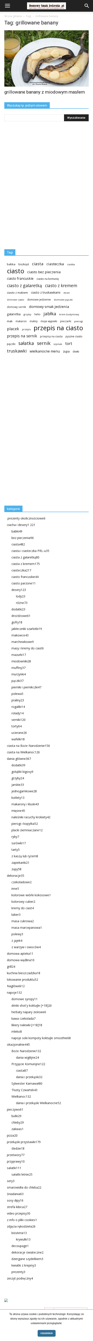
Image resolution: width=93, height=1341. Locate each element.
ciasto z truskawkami (45, 292)
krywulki (23, 1239)
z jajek (16, 940)
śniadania (15, 1194)
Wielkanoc (21, 1096)
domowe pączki (63, 299)
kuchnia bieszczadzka (23, 973)
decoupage (20, 1246)
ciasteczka (55, 264)
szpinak (58, 344)
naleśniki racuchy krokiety (30, 817)
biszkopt (23, 264)
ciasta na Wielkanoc (23, 752)
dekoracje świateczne (27, 1252)
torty (16, 726)
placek (13, 329)
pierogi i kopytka (24, 824)
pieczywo (15, 1109)
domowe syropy (24, 999)
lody (20, 596)
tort (68, 343)
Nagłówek (16, 986)
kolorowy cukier (23, 901)
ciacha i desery (21, 525)
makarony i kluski (25, 804)
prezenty (18, 1272)
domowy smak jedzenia (49, 306)
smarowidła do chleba (24, 1187)
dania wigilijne (27, 1057)
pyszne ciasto (74, 336)
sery (10, 1181)
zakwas (17, 1129)
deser (66, 292)
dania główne (19, 759)
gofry (16, 622)
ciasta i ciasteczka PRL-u (30, 551)
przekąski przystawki (24, 1142)
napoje (14, 992)
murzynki (18, 674)
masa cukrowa (22, 921)
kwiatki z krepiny (23, 1265)
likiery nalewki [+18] (26, 1025)
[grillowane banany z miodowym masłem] (46, 58)
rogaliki (18, 707)
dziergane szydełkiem (27, 1259)
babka (11, 264)
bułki (16, 1116)
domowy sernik (16, 307)
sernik (44, 343)
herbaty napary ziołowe (28, 1012)
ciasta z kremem (25, 564)
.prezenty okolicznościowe (26, 518)
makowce (20, 635)
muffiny (18, 668)
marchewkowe (22, 642)
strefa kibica (17, 1207)
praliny (17, 700)
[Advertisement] (36, 431)
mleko (16, 1031)
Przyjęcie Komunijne (28, 1064)
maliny (34, 321)
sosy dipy (15, 1200)
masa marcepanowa (26, 927)
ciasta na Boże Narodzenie (28, 746)
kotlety (17, 798)
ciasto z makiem (17, 292)
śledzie (17, 1148)
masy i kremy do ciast (27, 648)
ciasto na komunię (48, 279)
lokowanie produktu (22, 979)
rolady (17, 713)
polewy (17, 934)
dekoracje (15, 876)
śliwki (76, 351)
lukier (16, 914)
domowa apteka (20, 953)
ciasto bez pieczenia (44, 272)
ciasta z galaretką (25, 557)
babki (16, 531)
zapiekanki (20, 863)
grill (11, 966)
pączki (11, 344)
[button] (87, 6)
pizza (12, 1135)
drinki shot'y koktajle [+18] (31, 1005)
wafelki (18, 739)
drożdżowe (20, 616)
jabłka (49, 313)
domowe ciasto (15, 299)
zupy (16, 869)
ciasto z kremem (61, 285)
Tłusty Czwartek (24, 1090)
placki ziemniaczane (27, 830)
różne (21, 603)
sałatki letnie (21, 1174)
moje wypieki (49, 321)
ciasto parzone (23, 583)
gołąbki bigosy (22, 772)
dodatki (18, 609)
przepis (26, 329)
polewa (17, 694)
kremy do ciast (22, 908)
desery (18, 590)
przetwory (15, 1155)
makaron (21, 321)
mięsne (18, 811)
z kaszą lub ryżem (24, 856)
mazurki (18, 655)
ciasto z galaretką (24, 285)
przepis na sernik (22, 336)
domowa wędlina (20, 960)
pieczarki (65, 321)
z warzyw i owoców (26, 947)
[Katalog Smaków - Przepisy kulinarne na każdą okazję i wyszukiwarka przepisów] (46, 1305)
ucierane (19, 733)
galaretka (14, 314)
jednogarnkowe (24, 791)
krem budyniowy (69, 314)
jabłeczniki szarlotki (26, 629)
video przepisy (18, 1213)
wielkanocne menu (45, 351)
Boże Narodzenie (26, 1051)
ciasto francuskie (20, 278)
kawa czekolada (23, 1018)
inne (15, 888)
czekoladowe (21, 882)
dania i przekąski (29, 1077)
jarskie (17, 785)
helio (37, 314)
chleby (17, 1122)
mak (10, 321)
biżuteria (19, 1233)
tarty (15, 850)
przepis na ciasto (58, 328)
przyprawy (16, 1161)
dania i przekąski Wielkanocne (38, 1103)
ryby (15, 837)
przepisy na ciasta (51, 336)
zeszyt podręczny (20, 1278)
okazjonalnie (18, 1044)
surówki (18, 843)
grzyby (27, 314)
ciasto (15, 271)
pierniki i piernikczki (26, 687)
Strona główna (13, 16)
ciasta (37, 263)
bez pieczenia (22, 538)
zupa (66, 351)
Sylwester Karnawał (26, 1083)
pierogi (78, 321)
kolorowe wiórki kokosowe (31, 895)
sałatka (26, 343)
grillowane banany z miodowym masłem (44, 92)
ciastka (71, 264)
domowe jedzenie (39, 299)
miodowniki (21, 661)
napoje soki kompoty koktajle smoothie (41, 1038)
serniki (18, 720)
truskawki (17, 351)
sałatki (14, 1168)
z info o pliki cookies (22, 1220)
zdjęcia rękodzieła (21, 1226)
